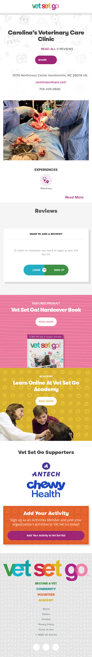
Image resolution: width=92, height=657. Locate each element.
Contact (46, 619)
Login (36, 270)
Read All (48, 49)
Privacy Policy (46, 624)
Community (46, 589)
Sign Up (59, 270)
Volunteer (46, 594)
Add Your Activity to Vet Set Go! (46, 535)
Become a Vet (46, 583)
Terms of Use (46, 629)
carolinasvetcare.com (51, 82)
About (46, 608)
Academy (46, 600)
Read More (75, 197)
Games (46, 614)
